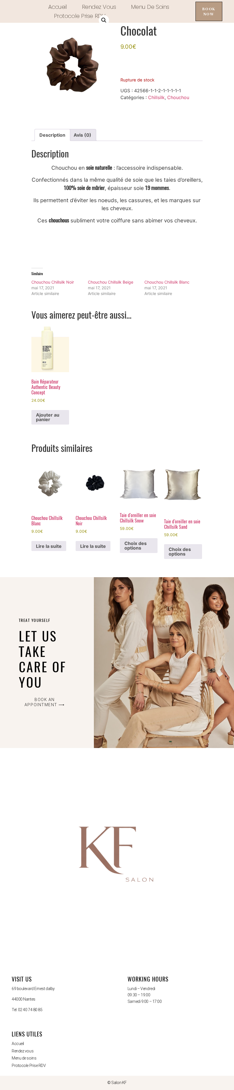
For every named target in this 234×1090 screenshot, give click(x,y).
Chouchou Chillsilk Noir (52, 282)
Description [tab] (52, 135)
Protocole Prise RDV (79, 16)
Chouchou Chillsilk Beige (110, 282)
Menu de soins (150, 7)
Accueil (57, 7)
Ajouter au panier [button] (47, 417)
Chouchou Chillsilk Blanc (166, 282)
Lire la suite (49, 546)
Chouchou (178, 97)
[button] (104, 20)
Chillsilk (156, 97)
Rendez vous (99, 7)
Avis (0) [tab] (82, 135)
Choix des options (135, 545)
